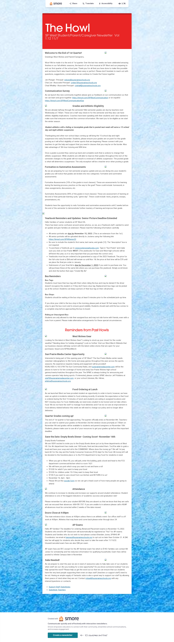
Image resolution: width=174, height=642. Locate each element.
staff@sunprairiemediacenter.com (59, 378)
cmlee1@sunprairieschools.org (84, 83)
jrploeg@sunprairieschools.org (77, 80)
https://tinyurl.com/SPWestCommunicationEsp (64, 100)
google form (69, 481)
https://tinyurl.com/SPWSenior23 (62, 239)
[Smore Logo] (56, 4)
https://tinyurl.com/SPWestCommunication (90, 98)
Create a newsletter (62, 635)
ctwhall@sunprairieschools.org (88, 85)
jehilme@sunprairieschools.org (58, 381)
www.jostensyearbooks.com (87, 248)
